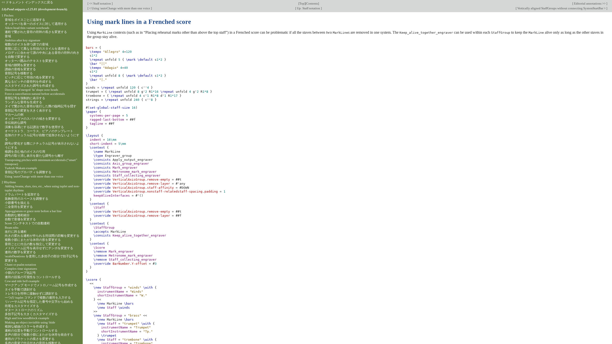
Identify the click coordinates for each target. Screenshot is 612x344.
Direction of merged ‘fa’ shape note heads (31, 89)
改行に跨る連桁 (16, 231)
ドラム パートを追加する (22, 194)
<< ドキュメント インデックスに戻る (27, 2)
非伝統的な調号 (16, 122)
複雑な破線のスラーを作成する (26, 326)
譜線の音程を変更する (20, 69)
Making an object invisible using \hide (30, 322)
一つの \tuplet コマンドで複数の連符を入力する (38, 297)
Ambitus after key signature (22, 40)
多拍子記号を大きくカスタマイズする (31, 314)
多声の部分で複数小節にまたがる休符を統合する (39, 334)
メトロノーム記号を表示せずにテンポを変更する (39, 248)
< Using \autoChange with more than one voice (119, 8)
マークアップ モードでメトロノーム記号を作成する (41, 285)
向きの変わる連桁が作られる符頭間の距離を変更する (42, 235)
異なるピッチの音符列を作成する (28, 81)
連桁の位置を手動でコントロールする (31, 330)
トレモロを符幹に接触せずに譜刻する (31, 293)
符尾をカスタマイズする (22, 306)
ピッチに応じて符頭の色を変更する (30, 77)
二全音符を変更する (19, 207)
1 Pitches (7, 15)
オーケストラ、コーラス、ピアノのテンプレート (39, 131)
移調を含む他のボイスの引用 (25, 151)
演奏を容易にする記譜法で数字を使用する (34, 127)
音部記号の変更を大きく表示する (28, 110)
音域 (8, 36)
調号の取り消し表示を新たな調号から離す (34, 155)
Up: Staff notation (308, 8)
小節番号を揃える (17, 202)
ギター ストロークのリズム (24, 310)
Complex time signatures (21, 268)
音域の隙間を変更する (20, 65)
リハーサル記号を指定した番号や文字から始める (39, 301)
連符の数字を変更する (20, 252)
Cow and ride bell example (22, 281)
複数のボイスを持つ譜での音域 (26, 44)
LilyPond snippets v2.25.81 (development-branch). (35, 9)
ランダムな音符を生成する (23, 102)
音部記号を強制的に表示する (25, 98)
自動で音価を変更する (20, 219)
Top (301, 3)
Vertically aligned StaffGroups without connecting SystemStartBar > (561, 8)
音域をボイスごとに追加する (25, 20)
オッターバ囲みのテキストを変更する (31, 61)
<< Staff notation (100, 3)
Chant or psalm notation (20, 264)
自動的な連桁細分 (17, 215)
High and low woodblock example (27, 318)
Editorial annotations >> (589, 3)
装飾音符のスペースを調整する (26, 198)
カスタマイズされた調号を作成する (30, 85)
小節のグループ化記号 (20, 272)
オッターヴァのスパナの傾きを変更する (33, 118)
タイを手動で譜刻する (20, 289)
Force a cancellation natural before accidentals (35, 94)
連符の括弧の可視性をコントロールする (33, 277)
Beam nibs (11, 227)
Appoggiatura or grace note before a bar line (33, 211)
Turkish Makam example (21, 168)
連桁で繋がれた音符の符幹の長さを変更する (36, 32)
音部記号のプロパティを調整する (28, 172)
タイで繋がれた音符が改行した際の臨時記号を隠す (40, 106)
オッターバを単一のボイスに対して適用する (36, 24)
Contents (312, 3)
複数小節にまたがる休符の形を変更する (33, 240)
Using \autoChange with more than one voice (34, 176)
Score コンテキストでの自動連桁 (27, 223)
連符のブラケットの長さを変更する (30, 339)
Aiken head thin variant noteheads (27, 28)
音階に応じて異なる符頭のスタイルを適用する (37, 48)
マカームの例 (14, 114)
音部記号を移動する (19, 73)
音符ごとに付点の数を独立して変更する (33, 244)
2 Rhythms (9, 182)
